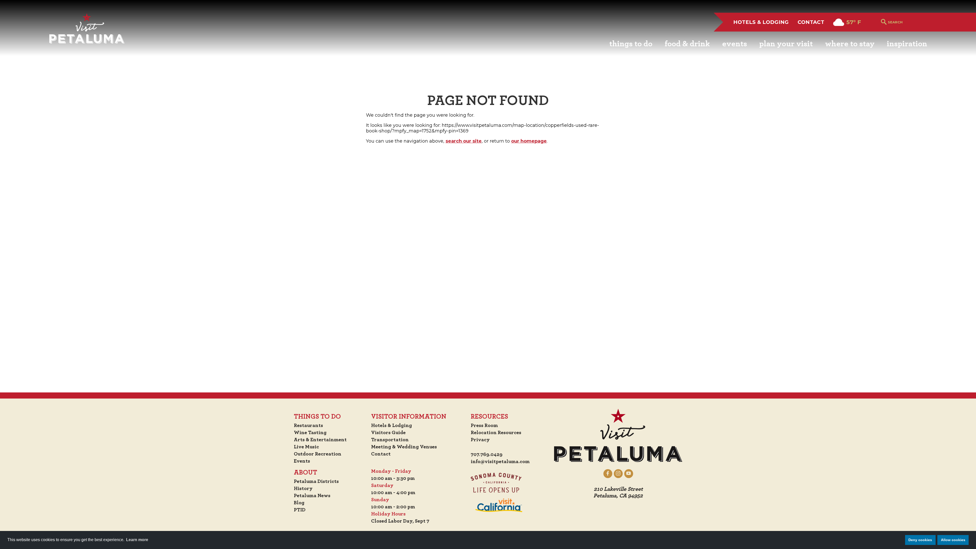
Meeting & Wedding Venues (404, 446)
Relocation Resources (496, 432)
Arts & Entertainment (320, 439)
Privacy (480, 439)
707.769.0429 (486, 454)
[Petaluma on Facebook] (607, 473)
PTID (300, 509)
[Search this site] (907, 22)
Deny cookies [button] (920, 540)
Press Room (484, 425)
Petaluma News (312, 495)
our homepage (529, 141)
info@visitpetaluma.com (500, 461)
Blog (299, 502)
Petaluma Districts (316, 481)
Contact (811, 22)
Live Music (306, 446)
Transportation (390, 439)
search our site (464, 141)
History (303, 488)
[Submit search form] (884, 22)
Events (302, 461)
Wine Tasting (310, 432)
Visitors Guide (388, 432)
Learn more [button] (137, 540)
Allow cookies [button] (953, 540)
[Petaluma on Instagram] (618, 473)
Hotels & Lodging (761, 22)
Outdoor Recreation (317, 453)
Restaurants (308, 425)
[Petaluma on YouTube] (628, 473)
